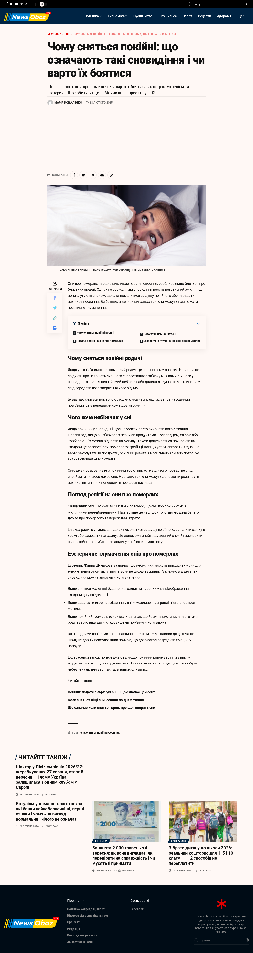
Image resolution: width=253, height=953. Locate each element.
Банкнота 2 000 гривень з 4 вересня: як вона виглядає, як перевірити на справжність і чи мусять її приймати (123, 855)
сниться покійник (97, 732)
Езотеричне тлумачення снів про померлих (171, 340)
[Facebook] (7, 4)
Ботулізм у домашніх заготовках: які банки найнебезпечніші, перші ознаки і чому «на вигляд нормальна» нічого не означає (50, 811)
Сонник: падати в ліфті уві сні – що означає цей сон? (111, 692)
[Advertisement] (126, 138)
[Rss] (26, 4)
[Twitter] (11, 4)
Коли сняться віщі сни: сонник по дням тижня (106, 700)
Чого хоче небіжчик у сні (159, 333)
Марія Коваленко (68, 102)
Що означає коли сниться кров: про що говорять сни (111, 708)
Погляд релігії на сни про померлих (99, 340)
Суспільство (178, 841)
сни (82, 732)
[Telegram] (21, 4)
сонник (115, 732)
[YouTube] (16, 4)
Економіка (101, 841)
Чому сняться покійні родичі (95, 332)
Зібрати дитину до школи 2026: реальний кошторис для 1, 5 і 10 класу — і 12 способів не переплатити (201, 855)
